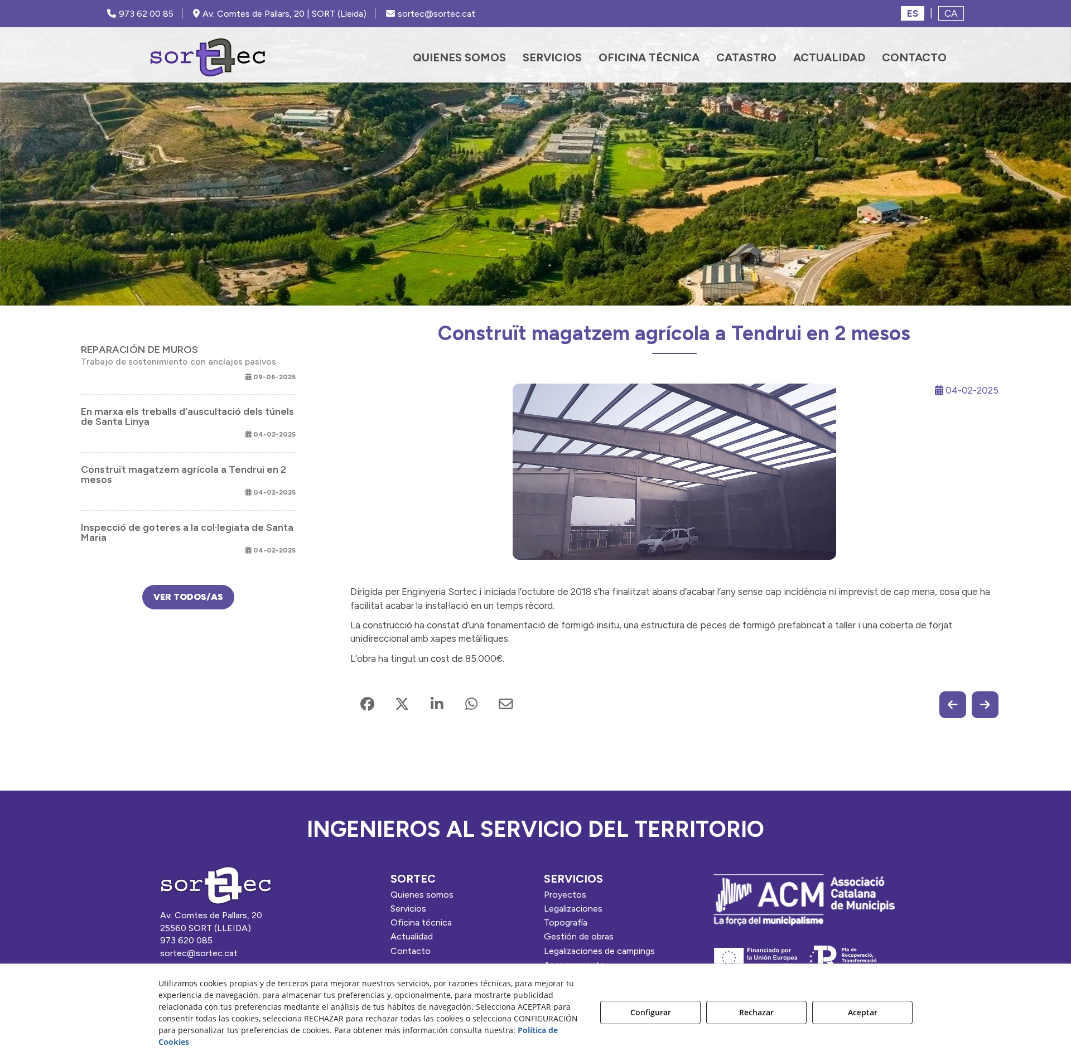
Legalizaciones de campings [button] (599, 951)
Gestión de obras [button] (579, 936)
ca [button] (951, 13)
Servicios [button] (408, 908)
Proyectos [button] (565, 894)
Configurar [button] (650, 1012)
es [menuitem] (912, 13)
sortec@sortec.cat (436, 13)
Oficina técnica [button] (421, 922)
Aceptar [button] (862, 1012)
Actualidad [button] (411, 936)
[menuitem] (459, 57)
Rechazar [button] (756, 1012)
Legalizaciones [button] (573, 908)
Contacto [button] (410, 951)
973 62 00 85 (146, 13)
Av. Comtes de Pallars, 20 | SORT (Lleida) (284, 13)
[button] (208, 57)
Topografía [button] (565, 922)
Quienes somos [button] (422, 894)
